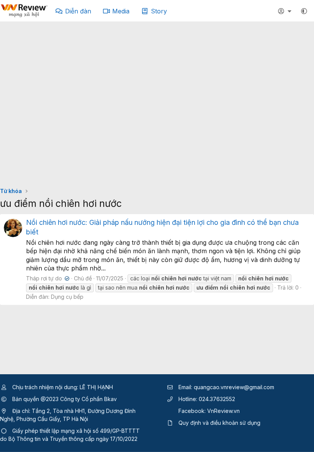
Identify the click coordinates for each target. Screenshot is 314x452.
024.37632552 (217, 399)
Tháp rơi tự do (47, 278)
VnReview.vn (223, 411)
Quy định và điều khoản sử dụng (219, 422)
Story (159, 11)
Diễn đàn (78, 11)
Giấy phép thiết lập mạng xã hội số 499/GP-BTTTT (76, 430)
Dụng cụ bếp (67, 296)
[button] (304, 11)
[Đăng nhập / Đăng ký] (285, 11)
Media (120, 11)
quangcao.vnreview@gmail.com (234, 387)
